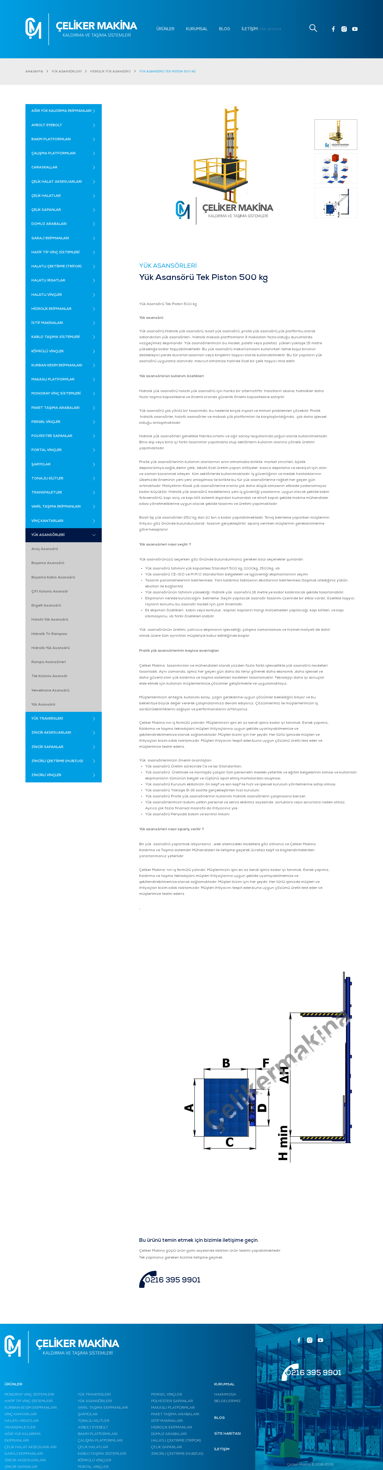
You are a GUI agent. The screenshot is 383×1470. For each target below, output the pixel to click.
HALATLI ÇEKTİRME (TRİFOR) (176, 1440)
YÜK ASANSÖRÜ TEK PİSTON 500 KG (167, 71)
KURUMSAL (197, 29)
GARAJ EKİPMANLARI (23, 1454)
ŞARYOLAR (88, 1414)
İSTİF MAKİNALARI (167, 1421)
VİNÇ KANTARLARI (20, 1414)
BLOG (224, 29)
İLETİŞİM (250, 29)
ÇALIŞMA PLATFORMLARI (100, 1440)
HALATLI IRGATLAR (21, 1421)
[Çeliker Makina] (81, 29)
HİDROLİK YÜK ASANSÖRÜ (110, 71)
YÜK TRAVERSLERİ (94, 1394)
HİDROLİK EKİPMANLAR (171, 1427)
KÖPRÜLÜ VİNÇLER (94, 1460)
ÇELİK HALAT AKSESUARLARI (30, 1447)
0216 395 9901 (172, 1280)
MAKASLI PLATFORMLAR (173, 1408)
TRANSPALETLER (20, 1427)
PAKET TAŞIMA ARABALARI (175, 1414)
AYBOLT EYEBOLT (93, 1427)
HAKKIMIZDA (225, 1394)
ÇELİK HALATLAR (93, 1447)
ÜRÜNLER (165, 29)
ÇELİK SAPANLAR (166, 1447)
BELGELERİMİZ (227, 1401)
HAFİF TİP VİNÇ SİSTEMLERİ (28, 1401)
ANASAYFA (34, 71)
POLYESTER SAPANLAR (172, 1401)
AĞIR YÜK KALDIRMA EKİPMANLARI (22, 1437)
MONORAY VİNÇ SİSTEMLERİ (29, 1394)
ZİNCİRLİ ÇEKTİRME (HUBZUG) (177, 1454)
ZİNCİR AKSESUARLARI (25, 1460)
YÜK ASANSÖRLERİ (66, 71)
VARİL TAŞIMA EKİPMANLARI (103, 1408)
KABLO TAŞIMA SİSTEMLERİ (102, 1454)
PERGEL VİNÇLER (166, 1394)
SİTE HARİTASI (227, 1434)
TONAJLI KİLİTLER (94, 1421)
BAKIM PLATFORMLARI (98, 1434)
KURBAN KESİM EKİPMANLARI (30, 1408)
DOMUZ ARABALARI (169, 1434)
